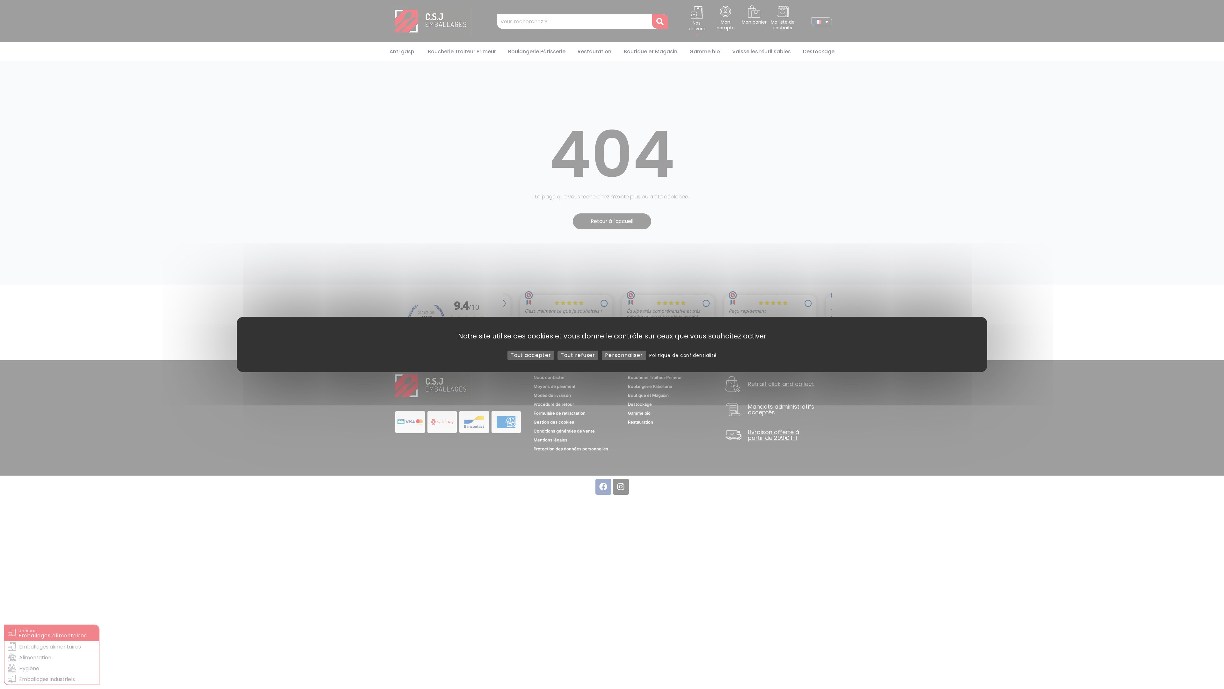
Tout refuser (578, 355)
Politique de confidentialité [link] (683, 355)
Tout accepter (531, 355)
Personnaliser (624, 355)
